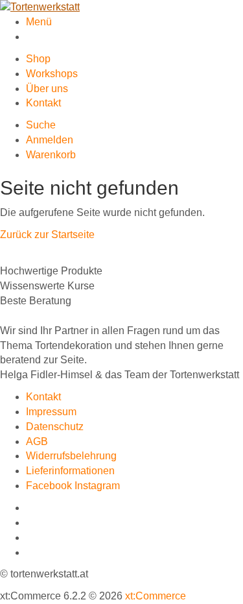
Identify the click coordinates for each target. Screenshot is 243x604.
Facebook (50, 485)
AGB (37, 441)
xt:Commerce (155, 595)
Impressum (51, 411)
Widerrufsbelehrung (71, 455)
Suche (41, 124)
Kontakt (43, 102)
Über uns (47, 88)
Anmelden (49, 139)
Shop (38, 58)
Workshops (52, 73)
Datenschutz (55, 426)
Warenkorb (51, 154)
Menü (39, 21)
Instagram (97, 485)
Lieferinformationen (70, 470)
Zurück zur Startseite (47, 234)
